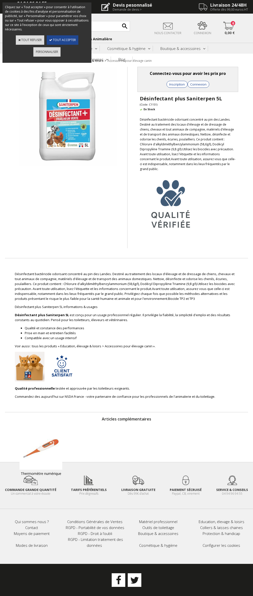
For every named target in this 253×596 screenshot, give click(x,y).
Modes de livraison (32, 545)
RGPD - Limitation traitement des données (95, 542)
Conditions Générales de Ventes (95, 521)
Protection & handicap (221, 533)
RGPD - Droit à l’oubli (95, 533)
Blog (121, 59)
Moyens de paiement (32, 533)
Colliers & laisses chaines (221, 527)
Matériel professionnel (158, 521)
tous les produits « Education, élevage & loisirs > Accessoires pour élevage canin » (93, 346)
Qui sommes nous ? (32, 521)
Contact (31, 527)
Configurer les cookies (221, 545)
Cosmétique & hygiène (126, 48)
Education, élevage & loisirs (221, 521)
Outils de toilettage (158, 527)
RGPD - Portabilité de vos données (95, 527)
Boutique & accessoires (180, 48)
